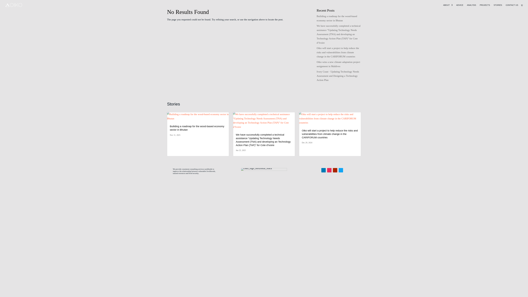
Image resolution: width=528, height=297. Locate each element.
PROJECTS (485, 5)
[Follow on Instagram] (329, 170)
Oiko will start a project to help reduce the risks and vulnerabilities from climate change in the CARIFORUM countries (338, 52)
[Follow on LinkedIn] (323, 170)
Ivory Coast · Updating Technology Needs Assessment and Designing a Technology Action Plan (338, 75)
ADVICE (459, 5)
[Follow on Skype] (341, 170)
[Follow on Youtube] (335, 170)
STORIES (498, 5)
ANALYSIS (471, 5)
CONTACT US (512, 5)
